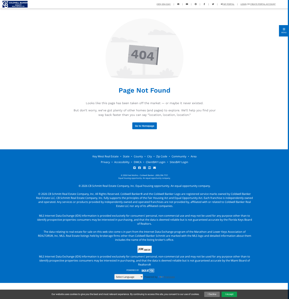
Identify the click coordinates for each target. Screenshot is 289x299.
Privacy (105, 162)
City (149, 156)
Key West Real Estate (105, 156)
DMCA (137, 162)
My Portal (228, 4)
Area (194, 156)
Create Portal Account (263, 4)
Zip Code (161, 156)
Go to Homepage (144, 125)
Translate (169, 276)
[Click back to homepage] (14, 4)
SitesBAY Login (179, 162)
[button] (284, 30)
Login (243, 4)
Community (179, 156)
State (126, 156)
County (138, 156)
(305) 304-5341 (164, 4)
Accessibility (121, 162)
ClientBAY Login (155, 162)
